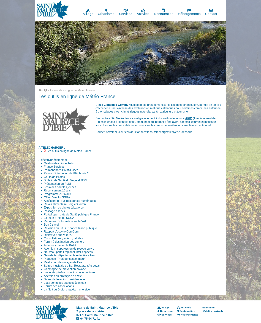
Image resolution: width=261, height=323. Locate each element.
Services (125, 14)
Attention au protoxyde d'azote (63, 275)
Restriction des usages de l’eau (63, 262)
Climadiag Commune (118, 104)
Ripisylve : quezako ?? (58, 234)
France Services (54, 166)
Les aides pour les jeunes (60, 187)
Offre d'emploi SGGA (57, 197)
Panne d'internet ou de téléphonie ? (66, 173)
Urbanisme (106, 14)
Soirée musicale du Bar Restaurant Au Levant (72, 265)
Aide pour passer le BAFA (60, 245)
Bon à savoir (52, 224)
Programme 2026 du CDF (60, 194)
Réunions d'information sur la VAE (65, 221)
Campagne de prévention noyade (65, 269)
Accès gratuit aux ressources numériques (70, 200)
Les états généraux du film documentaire (69, 272)
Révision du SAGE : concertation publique (70, 228)
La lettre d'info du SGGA (59, 217)
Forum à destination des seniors (64, 241)
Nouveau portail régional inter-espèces (68, 251)
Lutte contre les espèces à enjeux (65, 282)
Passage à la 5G (54, 211)
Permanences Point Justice (61, 170)
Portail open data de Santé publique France (71, 214)
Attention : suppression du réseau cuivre (69, 248)
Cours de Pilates (54, 176)
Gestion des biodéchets (59, 163)
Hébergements (189, 14)
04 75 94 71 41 (90, 318)
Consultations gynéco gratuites (63, 238)
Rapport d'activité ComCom (61, 231)
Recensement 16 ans (57, 190)
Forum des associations (59, 286)
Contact (211, 14)
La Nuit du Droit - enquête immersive (67, 289)
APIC (188, 118)
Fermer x (219, 3)
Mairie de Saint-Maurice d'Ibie (97, 307)
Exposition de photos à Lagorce (64, 207)
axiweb (218, 311)
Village (88, 14)
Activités (143, 14)
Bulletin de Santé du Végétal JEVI (65, 180)
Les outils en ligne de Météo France (72, 90)
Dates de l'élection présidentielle (64, 279)
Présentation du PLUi (57, 183)
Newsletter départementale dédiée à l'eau (70, 255)
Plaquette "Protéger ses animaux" (65, 258)
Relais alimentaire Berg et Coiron (65, 204)
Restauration (163, 14)
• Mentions (208, 307)
